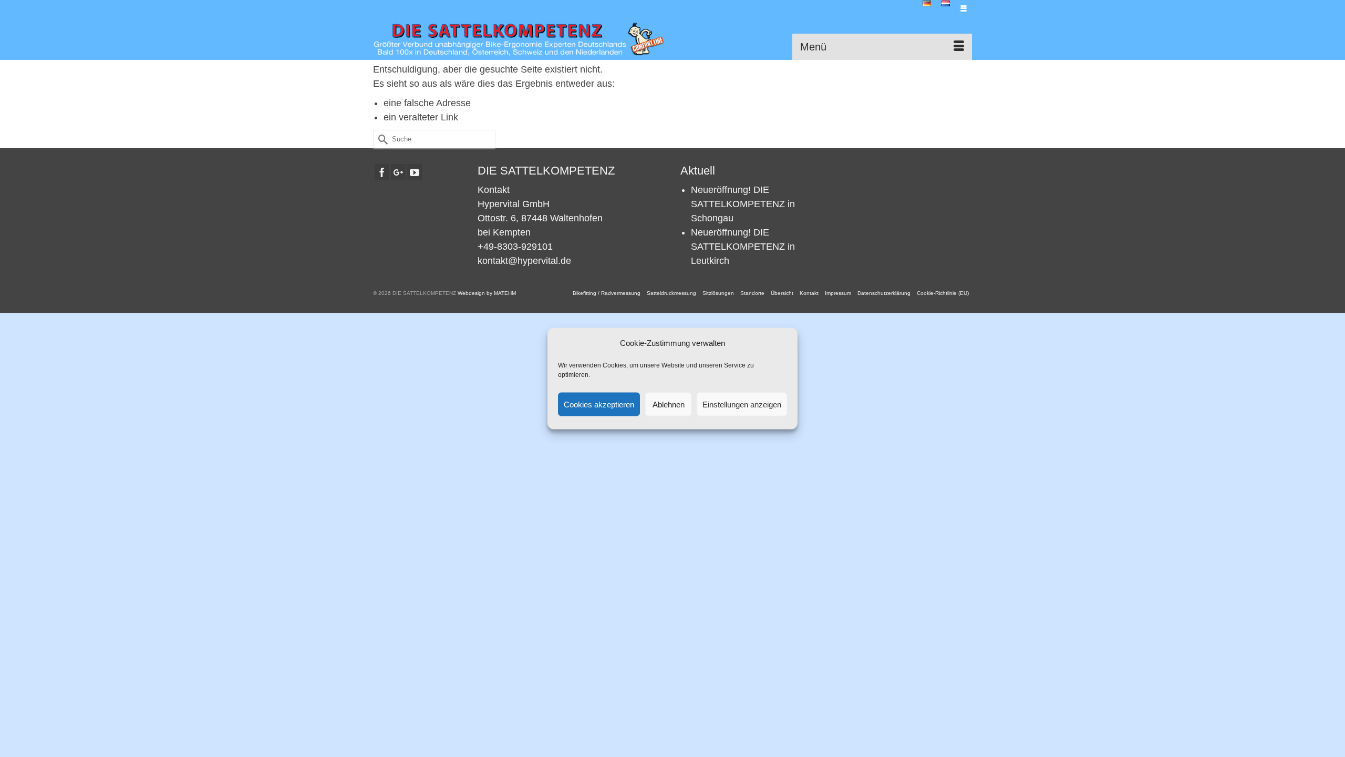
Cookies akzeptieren (599, 404)
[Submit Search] (381, 139)
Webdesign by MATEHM (487, 293)
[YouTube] (414, 172)
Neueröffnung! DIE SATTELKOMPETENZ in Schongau (743, 204)
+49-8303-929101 (515, 246)
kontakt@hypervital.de (524, 260)
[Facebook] (382, 172)
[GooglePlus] (398, 172)
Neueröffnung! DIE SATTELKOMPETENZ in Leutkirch (743, 246)
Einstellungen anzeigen (741, 404)
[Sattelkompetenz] (519, 39)
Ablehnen (669, 404)
